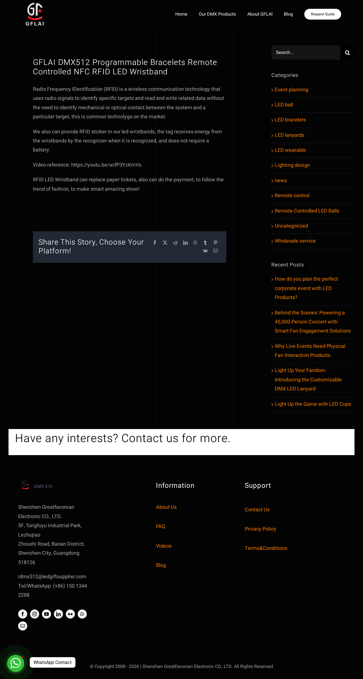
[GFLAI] (34, 4)
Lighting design (292, 165)
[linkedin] (58, 614)
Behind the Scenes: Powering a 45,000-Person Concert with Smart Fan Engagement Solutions (313, 322)
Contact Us (257, 510)
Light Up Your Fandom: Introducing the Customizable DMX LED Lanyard (308, 380)
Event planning (291, 90)
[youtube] (46, 614)
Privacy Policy (260, 529)
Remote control (292, 195)
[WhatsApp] (195, 243)
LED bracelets (290, 120)
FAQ (160, 526)
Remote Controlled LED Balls (307, 211)
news (281, 180)
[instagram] (34, 614)
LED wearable (290, 150)
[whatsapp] (82, 614)
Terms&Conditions (266, 548)
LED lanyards (289, 135)
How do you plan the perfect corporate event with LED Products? (306, 288)
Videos (164, 546)
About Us (166, 507)
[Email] (215, 251)
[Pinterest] (215, 243)
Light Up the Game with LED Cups (313, 404)
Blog (161, 565)
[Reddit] (175, 243)
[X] (165, 243)
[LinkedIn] (185, 243)
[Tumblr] (205, 243)
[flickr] (70, 614)
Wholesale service (295, 241)
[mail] (22, 625)
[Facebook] (155, 243)
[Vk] (205, 251)
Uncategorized (291, 226)
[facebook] (22, 614)
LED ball (284, 105)
